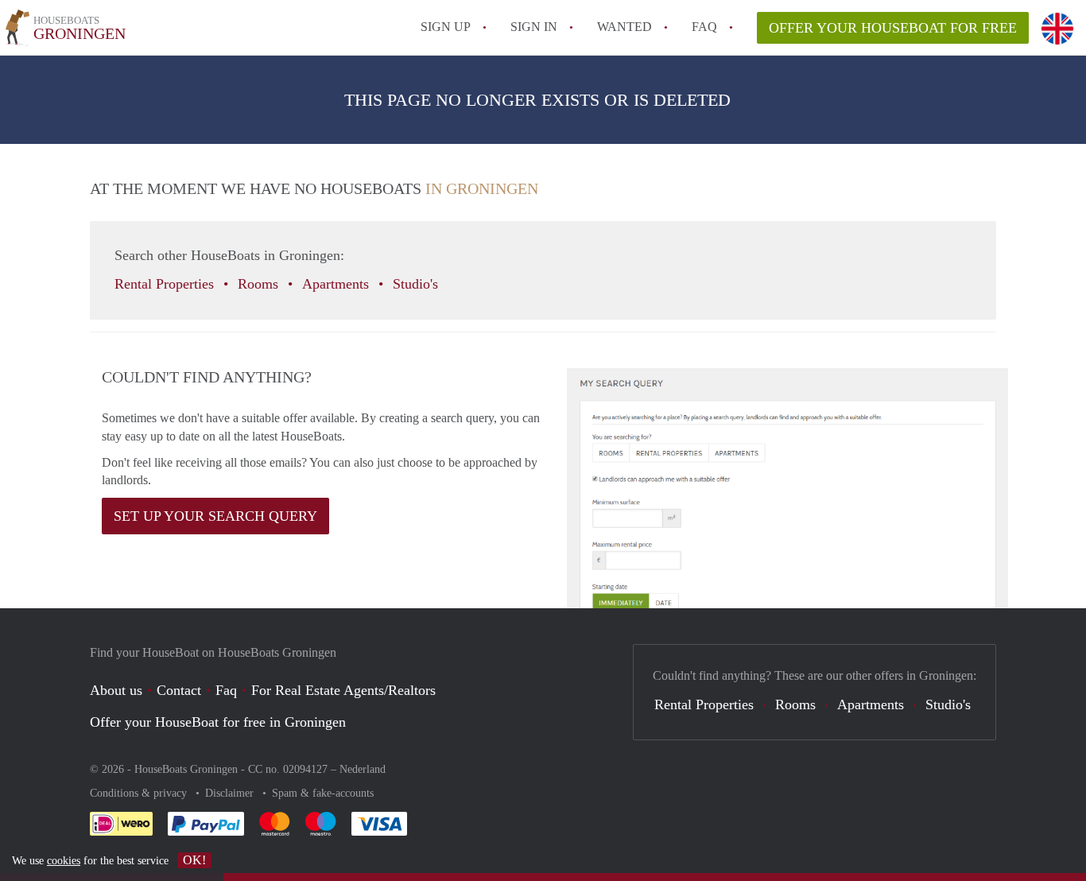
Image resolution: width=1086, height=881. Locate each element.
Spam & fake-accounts (323, 793)
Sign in (533, 26)
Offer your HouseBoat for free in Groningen (218, 722)
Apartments (337, 284)
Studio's (417, 284)
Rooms (260, 284)
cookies (63, 861)
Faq (226, 690)
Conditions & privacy (140, 793)
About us (116, 690)
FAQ (704, 26)
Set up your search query (215, 516)
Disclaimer (231, 793)
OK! (194, 860)
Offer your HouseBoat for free (893, 28)
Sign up (446, 26)
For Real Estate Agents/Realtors (343, 690)
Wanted (624, 26)
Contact (179, 690)
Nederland (362, 769)
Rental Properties (166, 284)
